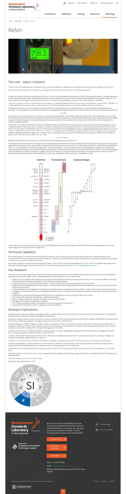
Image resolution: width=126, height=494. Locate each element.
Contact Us (93, 3)
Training (80, 14)
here (75, 141)
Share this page (105, 424)
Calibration (66, 14)
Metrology (110, 14)
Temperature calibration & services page (28, 358)
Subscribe (55, 456)
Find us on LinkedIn (106, 430)
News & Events (82, 3)
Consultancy (50, 14)
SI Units (25, 21)
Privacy (96, 481)
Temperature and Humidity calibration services (80, 265)
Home (64, 3)
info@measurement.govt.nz (62, 466)
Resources (95, 14)
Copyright (104, 481)
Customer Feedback (106, 3)
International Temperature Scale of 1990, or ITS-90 (38, 131)
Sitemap (112, 481)
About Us (71, 3)
